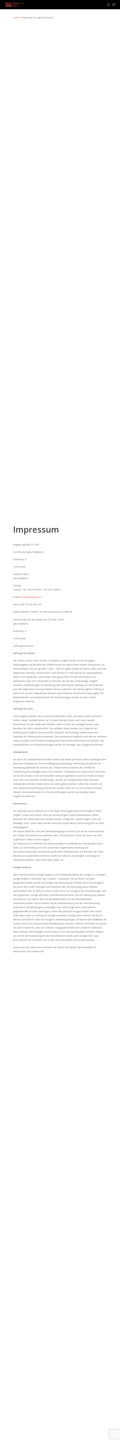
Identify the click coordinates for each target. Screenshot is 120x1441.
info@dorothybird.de (30, 597)
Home (16, 17)
